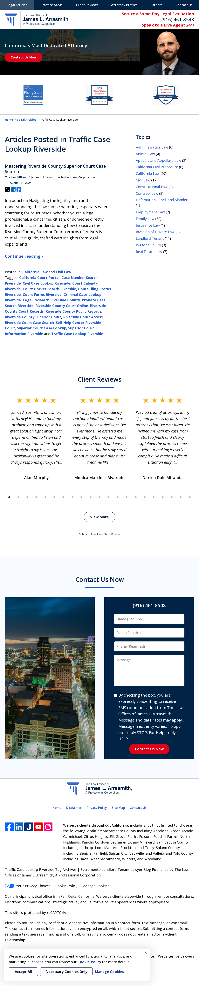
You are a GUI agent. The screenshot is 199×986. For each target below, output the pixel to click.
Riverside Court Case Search (29, 322)
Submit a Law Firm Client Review (99, 534)
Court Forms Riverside (42, 294)
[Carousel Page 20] (180, 497)
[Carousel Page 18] (162, 497)
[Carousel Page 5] (45, 497)
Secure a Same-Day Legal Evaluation (158, 13)
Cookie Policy (66, 885)
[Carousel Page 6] (54, 497)
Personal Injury (148, 245)
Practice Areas (52, 5)
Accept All (23, 971)
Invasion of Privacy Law (155, 231)
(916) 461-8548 (177, 19)
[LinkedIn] (19, 826)
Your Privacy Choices (33, 885)
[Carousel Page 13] (117, 497)
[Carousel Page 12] (108, 497)
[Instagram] (48, 826)
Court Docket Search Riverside (49, 289)
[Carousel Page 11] (99, 497)
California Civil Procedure (157, 166)
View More (99, 517)
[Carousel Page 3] (27, 497)
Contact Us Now (24, 57)
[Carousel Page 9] (81, 497)
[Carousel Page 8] (72, 497)
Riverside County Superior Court (33, 317)
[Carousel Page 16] (144, 497)
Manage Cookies (95, 885)
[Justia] (28, 826)
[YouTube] (38, 826)
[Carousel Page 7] (63, 497)
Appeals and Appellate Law (158, 160)
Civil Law (63, 272)
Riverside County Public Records (73, 311)
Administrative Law (152, 147)
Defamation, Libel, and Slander (162, 199)
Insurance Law (148, 225)
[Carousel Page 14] (126, 497)
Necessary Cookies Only (66, 971)
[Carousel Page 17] (153, 497)
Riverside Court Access (83, 317)
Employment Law (150, 212)
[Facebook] (9, 826)
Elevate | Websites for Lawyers (161, 956)
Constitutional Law (152, 186)
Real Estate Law (149, 251)
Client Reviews (87, 5)
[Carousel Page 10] (90, 497)
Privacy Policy (96, 808)
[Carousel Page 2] (18, 497)
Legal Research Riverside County (51, 300)
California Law (35, 272)
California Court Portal (39, 277)
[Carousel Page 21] (189, 497)
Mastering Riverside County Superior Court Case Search (55, 168)
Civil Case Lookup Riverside (46, 283)
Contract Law (147, 193)
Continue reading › (24, 256)
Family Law (145, 218)
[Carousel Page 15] (135, 497)
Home (9, 119)
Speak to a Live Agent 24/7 (168, 25)
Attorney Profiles (124, 5)
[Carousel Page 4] (36, 497)
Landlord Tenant (150, 238)
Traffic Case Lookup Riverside (77, 333)
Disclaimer (74, 808)
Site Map (118, 808)
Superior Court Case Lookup (41, 328)
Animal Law (145, 153)
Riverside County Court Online (61, 305)
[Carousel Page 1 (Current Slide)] (9, 497)
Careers (156, 5)
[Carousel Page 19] (171, 497)
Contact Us (184, 5)
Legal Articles (17, 5)
